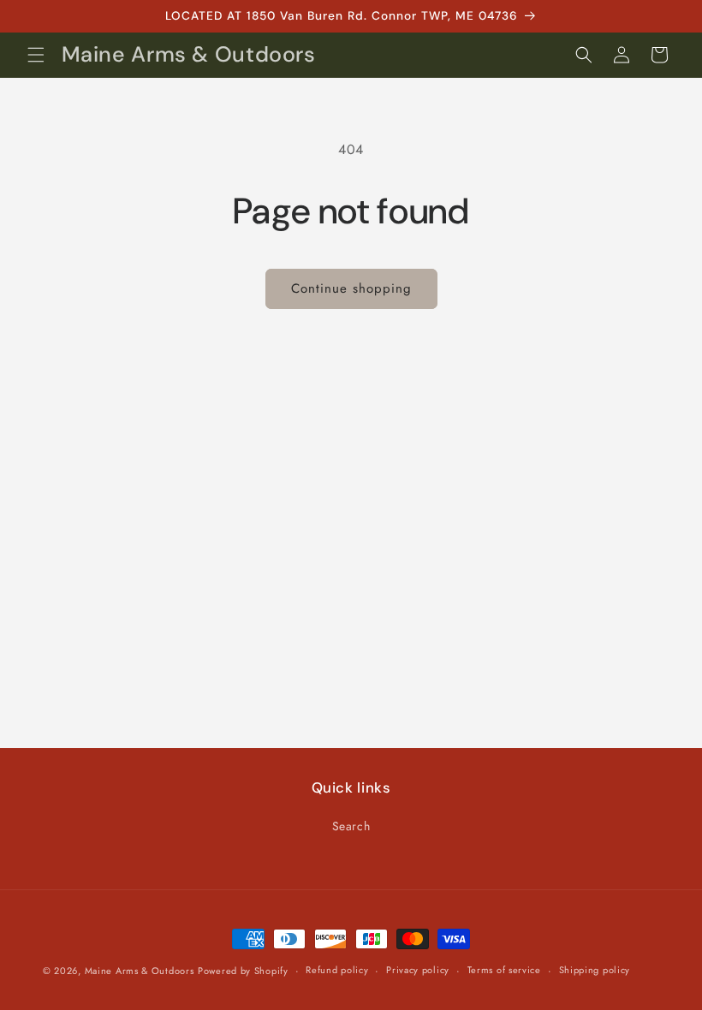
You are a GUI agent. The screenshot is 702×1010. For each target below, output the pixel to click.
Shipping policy (595, 970)
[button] (36, 55)
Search (351, 826)
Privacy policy (417, 970)
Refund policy (337, 970)
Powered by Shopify (243, 970)
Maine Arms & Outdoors (139, 970)
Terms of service (504, 970)
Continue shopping (351, 288)
